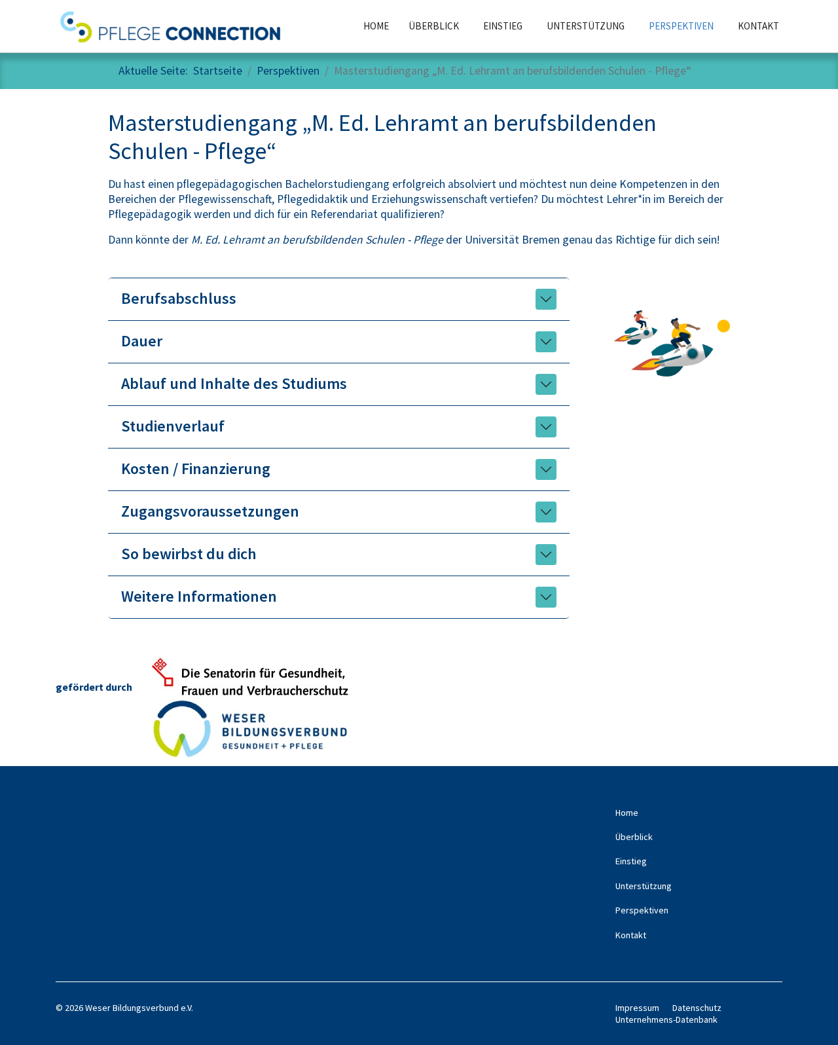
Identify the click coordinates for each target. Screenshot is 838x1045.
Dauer (141, 341)
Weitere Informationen (199, 596)
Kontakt (758, 26)
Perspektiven (681, 26)
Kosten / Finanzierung (195, 468)
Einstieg (502, 26)
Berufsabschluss (178, 298)
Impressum (637, 1008)
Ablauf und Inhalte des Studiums (234, 383)
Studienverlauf (173, 426)
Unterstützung (586, 26)
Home (376, 26)
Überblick (434, 26)
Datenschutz (696, 1008)
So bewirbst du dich (189, 553)
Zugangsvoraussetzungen (210, 511)
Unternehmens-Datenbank (666, 1019)
